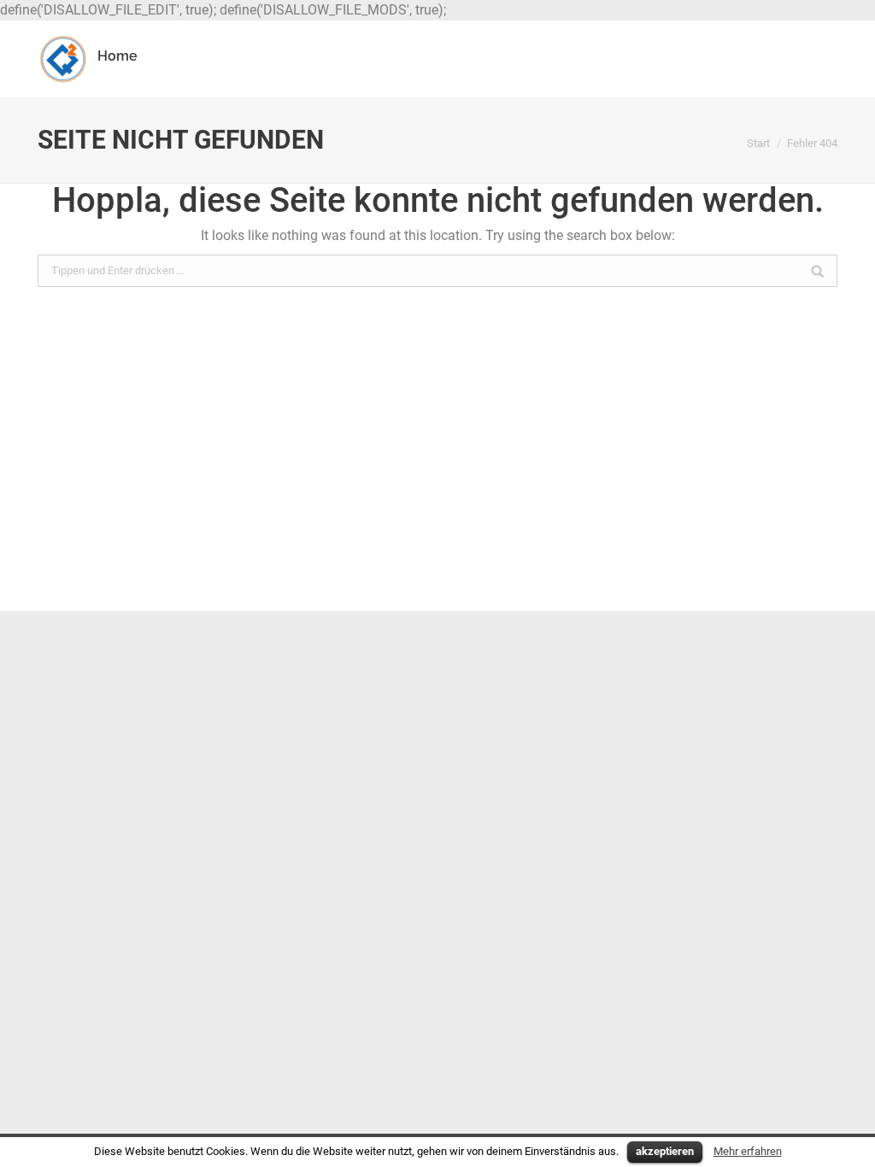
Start (758, 143)
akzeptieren (665, 1151)
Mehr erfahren (748, 1151)
